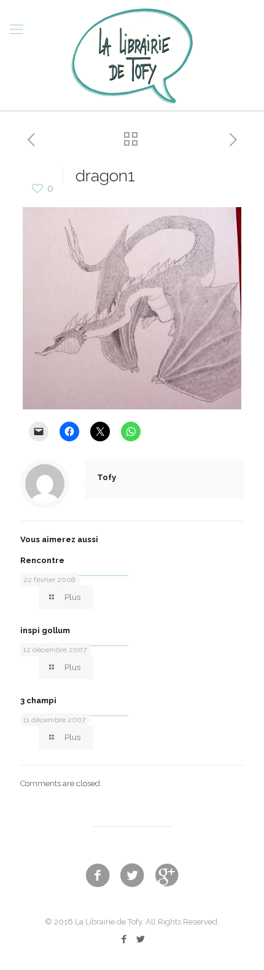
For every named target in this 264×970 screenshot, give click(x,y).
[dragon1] (132, 406)
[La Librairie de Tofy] (132, 55)
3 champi (38, 700)
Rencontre (42, 560)
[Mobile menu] (16, 28)
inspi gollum (45, 630)
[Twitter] (140, 939)
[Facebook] (123, 939)
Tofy (106, 477)
